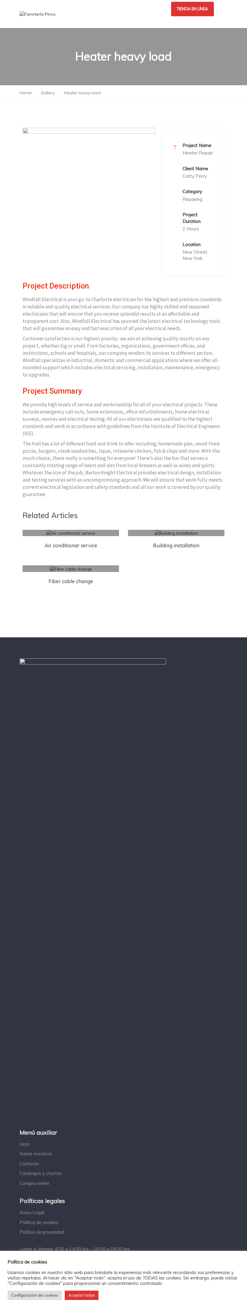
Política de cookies (39, 1222)
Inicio (25, 1144)
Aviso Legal (32, 1212)
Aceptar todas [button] (81, 1295)
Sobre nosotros (36, 1154)
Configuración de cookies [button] (34, 1295)
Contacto (29, 1164)
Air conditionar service (71, 545)
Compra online (34, 1183)
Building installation (176, 545)
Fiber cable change (70, 581)
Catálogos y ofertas (41, 1173)
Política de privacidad (42, 1232)
